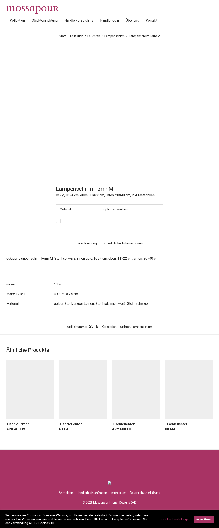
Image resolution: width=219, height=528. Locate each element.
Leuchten (93, 36)
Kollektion (17, 20)
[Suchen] (165, 20)
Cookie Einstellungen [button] (175, 519)
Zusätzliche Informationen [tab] (123, 243)
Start (62, 36)
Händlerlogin (109, 20)
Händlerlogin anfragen (92, 492)
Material (65, 209)
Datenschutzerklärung (145, 492)
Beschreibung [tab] (86, 243)
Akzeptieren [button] (203, 519)
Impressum (118, 492)
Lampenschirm (114, 36)
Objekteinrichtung (45, 20)
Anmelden (66, 492)
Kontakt (151, 20)
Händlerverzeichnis (78, 20)
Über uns (132, 20)
